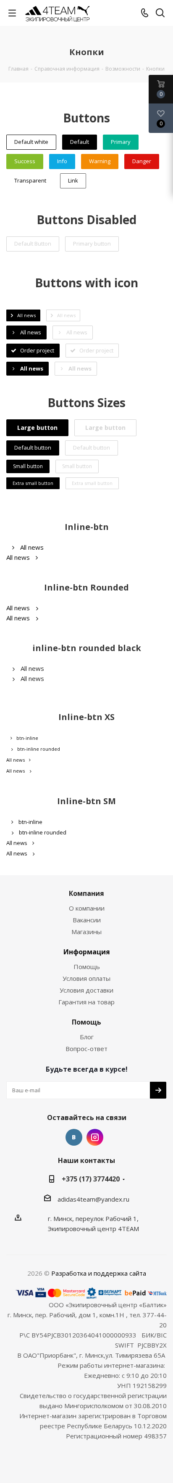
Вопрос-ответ (86, 1048)
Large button (37, 428)
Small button (28, 466)
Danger (141, 161)
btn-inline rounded (38, 749)
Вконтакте (74, 1137)
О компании (87, 908)
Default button (32, 447)
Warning (99, 161)
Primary (121, 142)
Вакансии (87, 920)
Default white (31, 142)
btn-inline (27, 738)
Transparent (30, 180)
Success (24, 161)
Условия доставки (86, 990)
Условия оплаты (86, 978)
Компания (86, 893)
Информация (86, 951)
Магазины (86, 931)
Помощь (86, 966)
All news (32, 547)
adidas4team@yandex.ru (93, 1199)
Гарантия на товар (86, 1002)
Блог (87, 1037)
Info (62, 161)
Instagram (94, 1137)
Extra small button (33, 483)
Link (73, 180)
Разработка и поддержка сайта (98, 1273)
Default (79, 142)
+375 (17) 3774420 (91, 1179)
